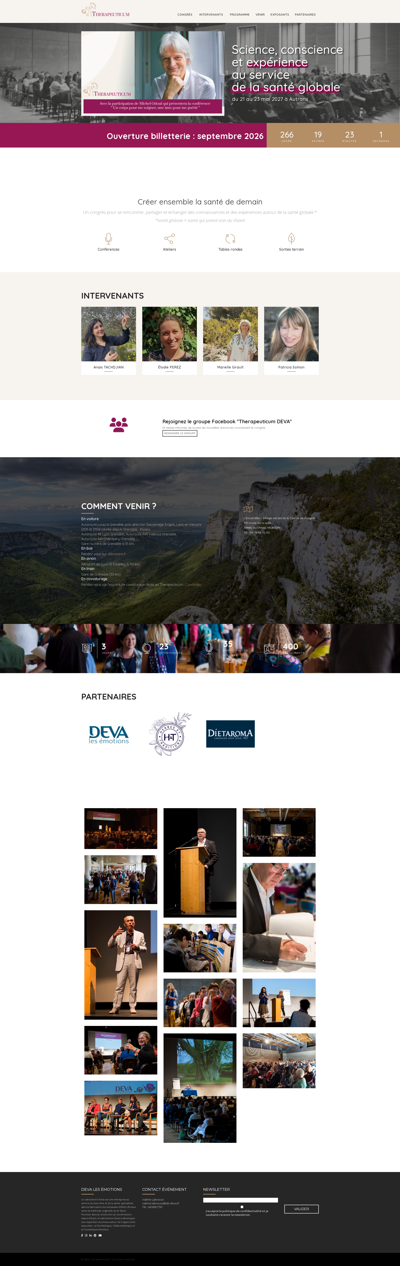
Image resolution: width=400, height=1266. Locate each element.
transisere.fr (117, 554)
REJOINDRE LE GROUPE (179, 433)
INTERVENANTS (210, 14)
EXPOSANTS (280, 14)
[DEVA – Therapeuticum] (105, 5)
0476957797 (155, 1207)
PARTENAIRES (305, 14)
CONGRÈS (184, 14)
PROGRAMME (239, 14)
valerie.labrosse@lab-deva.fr (160, 1203)
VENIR (260, 14)
